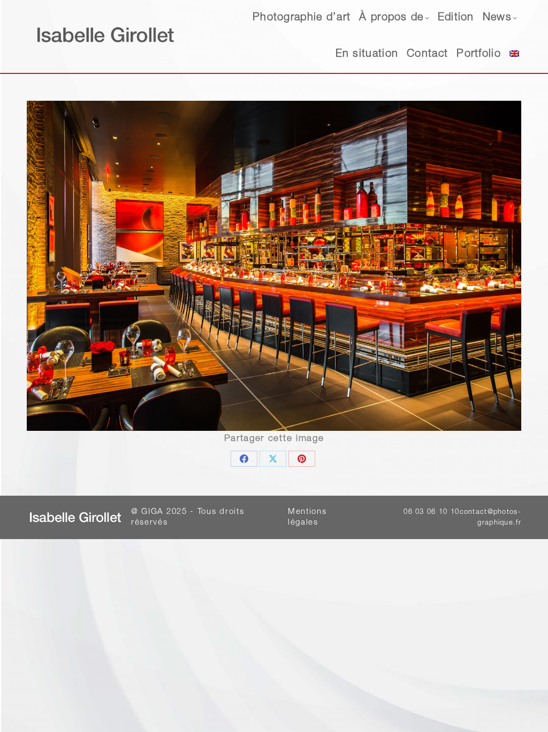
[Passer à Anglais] (514, 54)
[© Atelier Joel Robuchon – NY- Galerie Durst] (274, 266)
